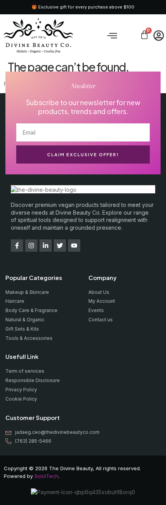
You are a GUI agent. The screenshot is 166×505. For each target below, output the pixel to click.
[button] (112, 35)
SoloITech (46, 476)
